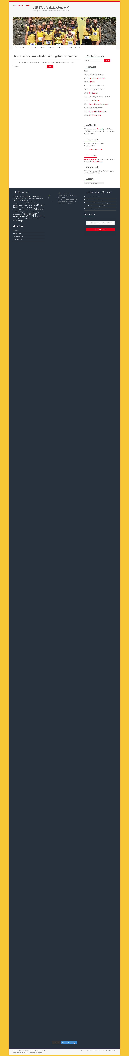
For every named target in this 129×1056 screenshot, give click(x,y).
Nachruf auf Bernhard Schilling (93, 200)
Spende (37, 207)
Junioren (28, 203)
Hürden (19, 203)
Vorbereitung (21, 218)
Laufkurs (37, 203)
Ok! (121, 5)
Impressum (101, 1050)
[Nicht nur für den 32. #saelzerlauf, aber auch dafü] (52, 541)
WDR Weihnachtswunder (34, 218)
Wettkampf (18, 220)
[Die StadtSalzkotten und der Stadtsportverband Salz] (52, 248)
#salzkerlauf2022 (17, 196)
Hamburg (37, 200)
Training (21, 212)
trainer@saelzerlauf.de (95, 149)
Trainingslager (26, 212)
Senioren (32, 207)
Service (69, 47)
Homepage (15, 203)
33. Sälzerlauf (93, 93)
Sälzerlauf (51, 47)
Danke (26, 198)
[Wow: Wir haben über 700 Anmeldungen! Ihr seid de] (68, 289)
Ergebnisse (50, 4)
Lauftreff (100, 129)
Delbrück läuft (32, 198)
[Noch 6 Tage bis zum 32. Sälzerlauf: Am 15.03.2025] (77, 543)
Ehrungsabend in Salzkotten (92, 197)
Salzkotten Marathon (23, 207)
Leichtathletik (31, 47)
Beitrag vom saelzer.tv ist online (69, 4)
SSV (19, 209)
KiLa (33, 203)
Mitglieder (40, 205)
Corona (22, 198)
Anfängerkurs (37, 196)
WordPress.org (17, 239)
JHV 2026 (92, 82)
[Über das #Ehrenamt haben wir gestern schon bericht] (52, 876)
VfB (15, 47)
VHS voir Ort (15, 218)
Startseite (83, 1050)
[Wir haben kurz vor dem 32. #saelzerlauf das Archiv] (77, 311)
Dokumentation (39, 198)
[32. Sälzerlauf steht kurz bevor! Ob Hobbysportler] (60, 573)
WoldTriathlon (37, 221)
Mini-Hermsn (34, 205)
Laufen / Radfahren (90, 159)
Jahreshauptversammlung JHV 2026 (95, 206)
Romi (15, 207)
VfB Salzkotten (36, 216)
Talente (16, 212)
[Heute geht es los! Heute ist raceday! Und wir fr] (60, 302)
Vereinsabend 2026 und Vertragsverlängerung (97, 203)
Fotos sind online (90, 4)
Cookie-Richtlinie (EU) (111, 1050)
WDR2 (26, 218)
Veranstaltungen (30, 214)
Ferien (28, 200)
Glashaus (32, 200)
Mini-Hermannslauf (25, 205)
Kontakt (77, 47)
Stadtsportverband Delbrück (26, 209)
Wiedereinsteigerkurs (28, 221)
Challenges (16, 198)
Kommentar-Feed (18, 236)
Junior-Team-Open (95, 115)
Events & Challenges (20, 201)
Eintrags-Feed (17, 233)
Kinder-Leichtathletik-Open (97, 111)
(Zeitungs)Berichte (27, 196)
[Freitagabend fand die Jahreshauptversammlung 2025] (68, 601)
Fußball (21, 47)
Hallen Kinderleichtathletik (97, 78)
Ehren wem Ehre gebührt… (92, 209)
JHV (23, 203)
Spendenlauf (15, 209)
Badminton (60, 47)
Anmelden (16, 230)
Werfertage (95, 100)
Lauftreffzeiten (97, 161)
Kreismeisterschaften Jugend (98, 104)
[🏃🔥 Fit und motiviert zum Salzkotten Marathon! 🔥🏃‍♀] (60, 913)
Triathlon (41, 47)
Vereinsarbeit (19, 216)
